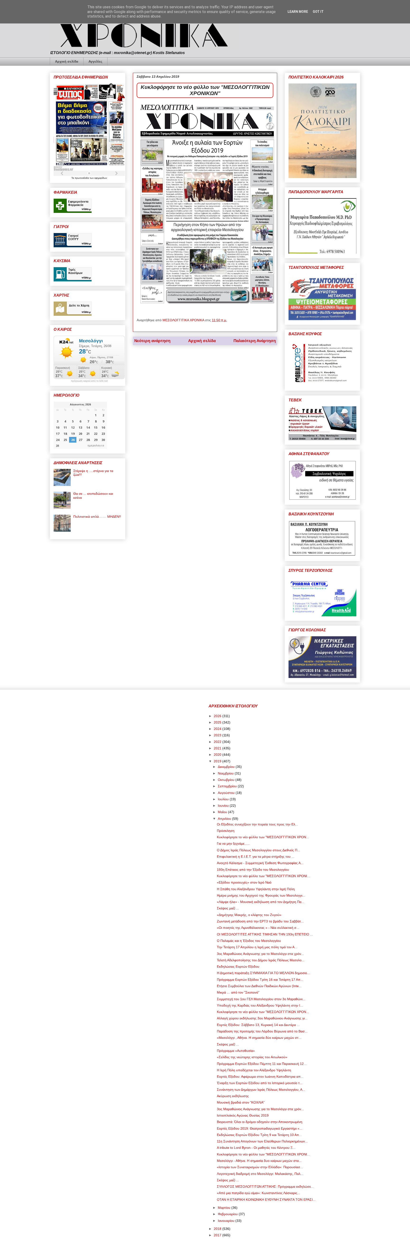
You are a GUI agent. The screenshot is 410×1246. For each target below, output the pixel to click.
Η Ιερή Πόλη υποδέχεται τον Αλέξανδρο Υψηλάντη (254, 1070)
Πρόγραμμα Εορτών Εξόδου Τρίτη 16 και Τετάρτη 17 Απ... (260, 979)
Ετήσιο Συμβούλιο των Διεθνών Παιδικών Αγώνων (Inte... (259, 986)
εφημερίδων (100, 178)
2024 (218, 729)
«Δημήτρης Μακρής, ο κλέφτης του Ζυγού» (249, 915)
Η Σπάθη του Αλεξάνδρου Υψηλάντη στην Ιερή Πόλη (256, 889)
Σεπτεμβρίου (228, 786)
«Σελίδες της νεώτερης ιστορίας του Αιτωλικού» (252, 1057)
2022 (218, 742)
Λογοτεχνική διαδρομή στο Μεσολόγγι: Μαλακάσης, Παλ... (260, 1174)
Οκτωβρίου (226, 780)
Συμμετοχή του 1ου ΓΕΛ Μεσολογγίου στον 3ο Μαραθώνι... (261, 999)
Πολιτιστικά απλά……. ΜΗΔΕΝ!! (97, 516)
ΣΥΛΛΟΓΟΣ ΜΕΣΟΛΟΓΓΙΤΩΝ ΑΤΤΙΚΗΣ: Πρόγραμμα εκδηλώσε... (265, 1186)
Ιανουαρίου (226, 1221)
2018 (218, 1229)
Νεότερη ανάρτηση (152, 341)
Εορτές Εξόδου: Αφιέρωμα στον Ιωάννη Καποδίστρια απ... (260, 1076)
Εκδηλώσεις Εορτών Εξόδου (238, 966)
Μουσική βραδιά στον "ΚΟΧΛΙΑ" (241, 1102)
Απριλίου (225, 818)
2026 (218, 716)
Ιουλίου (224, 799)
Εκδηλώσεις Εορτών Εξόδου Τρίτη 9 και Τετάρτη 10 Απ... (259, 1135)
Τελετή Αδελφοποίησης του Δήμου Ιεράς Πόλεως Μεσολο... (260, 960)
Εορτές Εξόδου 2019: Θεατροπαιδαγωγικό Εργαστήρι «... (259, 1128)
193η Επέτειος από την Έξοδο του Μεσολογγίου (253, 869)
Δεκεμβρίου (227, 767)
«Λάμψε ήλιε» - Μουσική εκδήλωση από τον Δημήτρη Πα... (260, 902)
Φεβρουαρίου (228, 1214)
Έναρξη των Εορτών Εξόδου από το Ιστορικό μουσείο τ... (260, 1083)
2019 (218, 761)
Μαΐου (223, 812)
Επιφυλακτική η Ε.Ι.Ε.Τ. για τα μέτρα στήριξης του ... (255, 856)
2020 (218, 754)
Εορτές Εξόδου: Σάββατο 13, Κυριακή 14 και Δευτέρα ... (258, 1025)
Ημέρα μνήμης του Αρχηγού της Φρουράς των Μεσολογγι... (261, 895)
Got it (318, 12)
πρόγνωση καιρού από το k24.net (89, 381)
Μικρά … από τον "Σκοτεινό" (238, 992)
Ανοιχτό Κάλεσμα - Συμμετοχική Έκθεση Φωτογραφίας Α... (260, 863)
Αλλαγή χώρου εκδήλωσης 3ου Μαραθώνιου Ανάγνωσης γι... (262, 1018)
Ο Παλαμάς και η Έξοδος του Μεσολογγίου (249, 941)
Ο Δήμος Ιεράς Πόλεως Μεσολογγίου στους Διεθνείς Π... (258, 850)
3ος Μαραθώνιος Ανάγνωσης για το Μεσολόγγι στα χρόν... (260, 954)
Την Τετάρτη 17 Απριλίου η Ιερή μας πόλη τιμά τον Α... (257, 947)
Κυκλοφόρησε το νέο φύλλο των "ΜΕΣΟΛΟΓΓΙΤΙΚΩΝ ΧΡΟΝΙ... (263, 876)
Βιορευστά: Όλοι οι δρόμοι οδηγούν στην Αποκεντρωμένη (259, 1122)
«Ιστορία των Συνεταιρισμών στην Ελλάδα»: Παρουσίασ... (260, 1167)
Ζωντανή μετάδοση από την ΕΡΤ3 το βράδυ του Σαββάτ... (260, 921)
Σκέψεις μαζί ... (228, 908)
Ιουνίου (224, 805)
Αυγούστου (227, 793)
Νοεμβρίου (226, 773)
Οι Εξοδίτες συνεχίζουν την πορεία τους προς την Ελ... (257, 824)
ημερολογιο (96, 445)
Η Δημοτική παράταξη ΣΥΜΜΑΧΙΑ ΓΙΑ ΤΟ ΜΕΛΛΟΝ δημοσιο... (263, 973)
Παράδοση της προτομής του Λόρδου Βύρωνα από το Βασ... (262, 1031)
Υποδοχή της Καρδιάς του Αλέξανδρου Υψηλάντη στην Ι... (260, 1005)
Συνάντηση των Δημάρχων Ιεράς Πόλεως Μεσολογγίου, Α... (261, 1089)
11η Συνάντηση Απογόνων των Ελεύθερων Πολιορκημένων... (262, 1141)
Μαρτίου (224, 1207)
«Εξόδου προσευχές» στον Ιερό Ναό (244, 882)
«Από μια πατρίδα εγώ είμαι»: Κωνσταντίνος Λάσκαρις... (258, 1193)
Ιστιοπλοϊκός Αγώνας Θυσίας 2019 (243, 1115)
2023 (218, 735)
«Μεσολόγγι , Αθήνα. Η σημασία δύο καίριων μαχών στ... (259, 1038)
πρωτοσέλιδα (82, 178)
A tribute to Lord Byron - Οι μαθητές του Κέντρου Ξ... (256, 1148)
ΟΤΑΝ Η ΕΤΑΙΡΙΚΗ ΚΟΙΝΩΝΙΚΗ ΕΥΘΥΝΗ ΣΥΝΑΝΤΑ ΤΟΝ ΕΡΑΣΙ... (266, 1199)
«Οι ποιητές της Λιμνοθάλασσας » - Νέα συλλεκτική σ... (258, 928)
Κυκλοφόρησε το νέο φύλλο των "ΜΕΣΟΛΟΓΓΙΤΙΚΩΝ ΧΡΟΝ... (263, 837)
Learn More (298, 12)
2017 (218, 1235)
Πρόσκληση (225, 831)
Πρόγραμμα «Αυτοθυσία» (236, 1051)
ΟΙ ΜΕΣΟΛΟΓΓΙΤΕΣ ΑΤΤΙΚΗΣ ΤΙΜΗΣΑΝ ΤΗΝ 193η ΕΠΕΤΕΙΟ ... (265, 934)
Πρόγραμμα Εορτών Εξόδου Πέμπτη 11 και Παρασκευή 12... (262, 1064)
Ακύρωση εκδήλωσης (233, 1096)
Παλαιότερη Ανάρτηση (254, 341)
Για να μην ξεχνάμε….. (233, 843)
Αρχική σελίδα (66, 61)
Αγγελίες (95, 61)
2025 (218, 722)
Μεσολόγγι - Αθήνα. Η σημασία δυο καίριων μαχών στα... (259, 1161)
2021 (218, 748)
